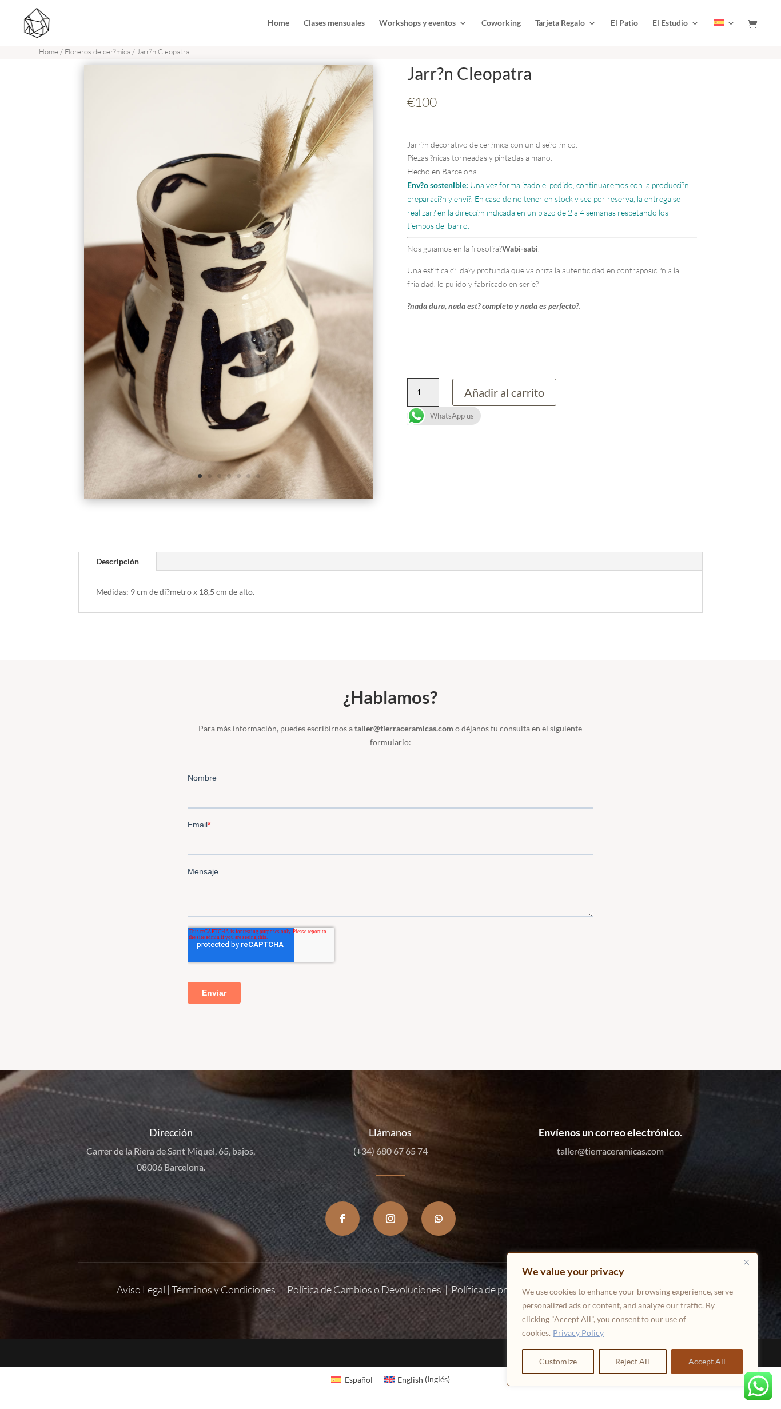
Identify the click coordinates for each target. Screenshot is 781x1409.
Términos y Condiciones (224, 1289)
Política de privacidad (497, 1289)
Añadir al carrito (504, 392)
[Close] (746, 1262)
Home (278, 23)
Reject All (632, 1361)
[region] (632, 1319)
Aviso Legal (141, 1289)
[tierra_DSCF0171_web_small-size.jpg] (229, 496)
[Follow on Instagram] (390, 1218)
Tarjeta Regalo (560, 23)
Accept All (707, 1361)
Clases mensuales (334, 23)
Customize (558, 1361)
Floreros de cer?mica (97, 51)
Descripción (117, 561)
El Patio (624, 23)
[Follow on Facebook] (342, 1218)
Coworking (501, 23)
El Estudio (670, 23)
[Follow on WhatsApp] (438, 1218)
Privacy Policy (578, 1333)
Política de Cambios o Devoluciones (364, 1289)
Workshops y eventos (417, 23)
